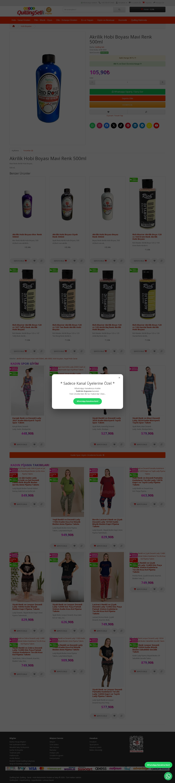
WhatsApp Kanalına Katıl (158, 765)
